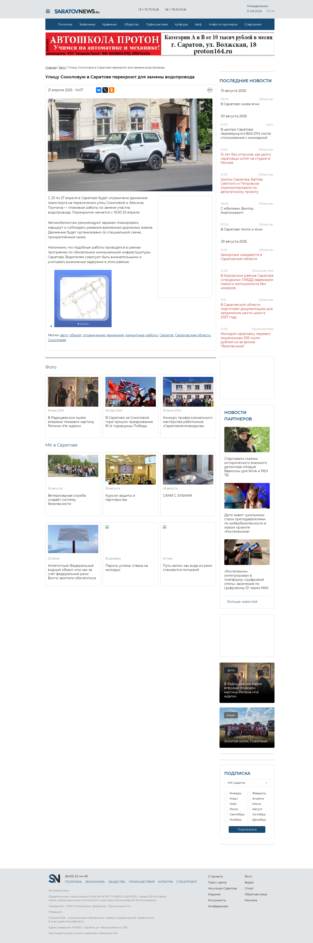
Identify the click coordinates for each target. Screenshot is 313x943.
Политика (65, 24)
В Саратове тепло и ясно (242, 229)
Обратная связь (256, 894)
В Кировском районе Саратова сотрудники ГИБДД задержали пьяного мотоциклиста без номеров (247, 282)
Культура (181, 24)
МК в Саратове (61, 445)
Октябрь (259, 814)
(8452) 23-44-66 (76, 876)
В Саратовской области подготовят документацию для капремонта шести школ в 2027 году (247, 311)
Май (232, 804)
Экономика (87, 24)
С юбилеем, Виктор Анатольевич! (237, 210)
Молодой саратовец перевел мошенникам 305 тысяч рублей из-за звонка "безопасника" (246, 340)
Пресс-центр (217, 882)
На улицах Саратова (222, 888)
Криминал (109, 24)
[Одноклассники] (111, 90)
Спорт (249, 888)
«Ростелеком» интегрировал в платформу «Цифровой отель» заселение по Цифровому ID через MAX (246, 579)
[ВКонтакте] (99, 90)
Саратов (166, 335)
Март (233, 798)
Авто (198, 24)
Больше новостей (242, 602)
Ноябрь (235, 819)
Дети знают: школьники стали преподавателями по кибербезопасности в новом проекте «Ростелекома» (245, 523)
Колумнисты (217, 900)
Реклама (251, 900)
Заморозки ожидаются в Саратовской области (241, 257)
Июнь (256, 804)
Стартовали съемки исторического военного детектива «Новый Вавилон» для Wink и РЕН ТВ (246, 467)
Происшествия (157, 24)
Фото (248, 876)
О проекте (215, 876)
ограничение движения (103, 335)
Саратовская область (193, 335)
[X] (105, 90)
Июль (233, 809)
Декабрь (259, 819)
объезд (75, 335)
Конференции (218, 906)
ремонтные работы (141, 335)
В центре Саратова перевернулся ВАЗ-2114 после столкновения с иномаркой (246, 133)
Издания (214, 894)
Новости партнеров (223, 24)
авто (64, 335)
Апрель (258, 798)
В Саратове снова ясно (240, 104)
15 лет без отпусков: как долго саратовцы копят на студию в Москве (246, 158)
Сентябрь (236, 814)
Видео (249, 882)
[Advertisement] (185, 246)
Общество (131, 24)
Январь (235, 793)
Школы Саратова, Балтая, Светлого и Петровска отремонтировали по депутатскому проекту (242, 185)
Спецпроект (253, 24)
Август (257, 809)
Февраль (259, 793)
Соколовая (57, 340)
